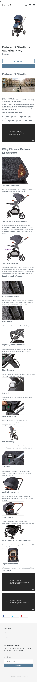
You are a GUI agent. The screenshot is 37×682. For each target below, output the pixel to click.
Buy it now (18, 66)
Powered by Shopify (23, 676)
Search (6, 632)
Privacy (6, 637)
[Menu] (34, 5)
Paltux (15, 676)
